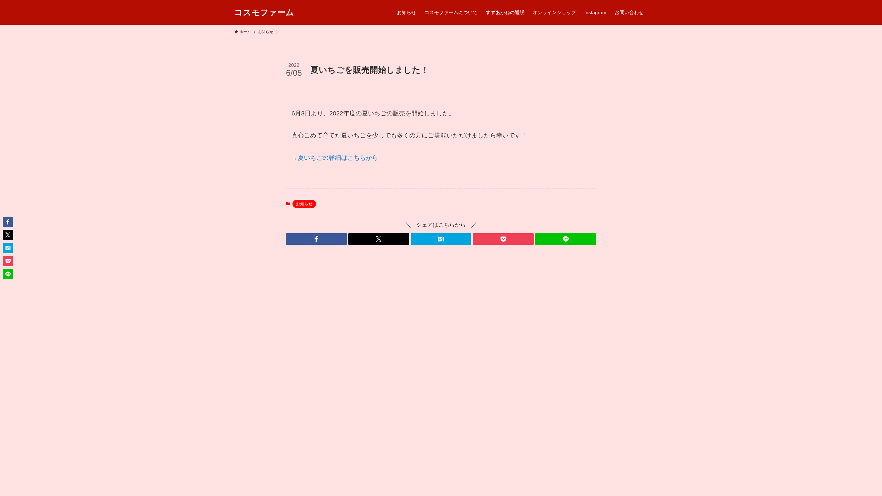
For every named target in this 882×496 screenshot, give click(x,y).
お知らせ (304, 204)
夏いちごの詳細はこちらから (338, 157)
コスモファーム (264, 12)
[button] (316, 239)
